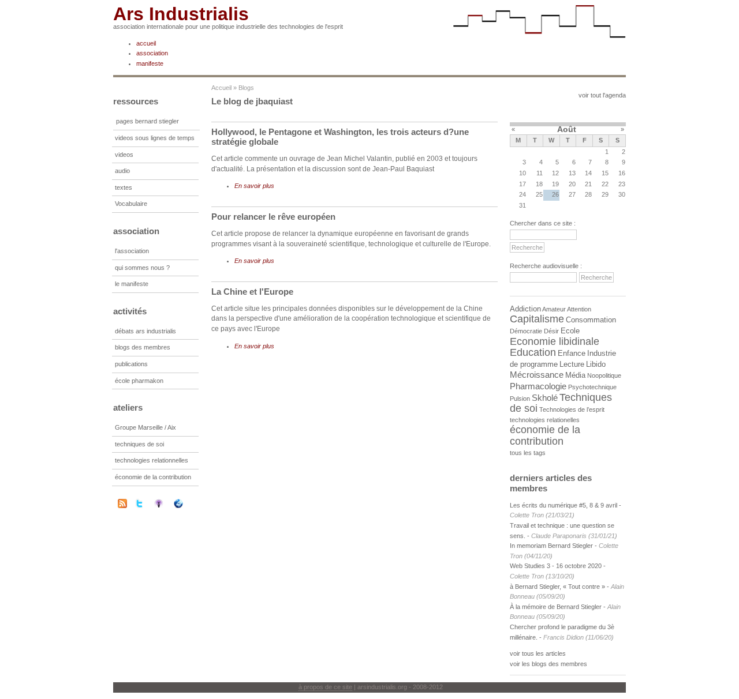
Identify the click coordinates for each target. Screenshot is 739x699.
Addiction (525, 309)
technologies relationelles (545, 419)
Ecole (570, 330)
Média (575, 375)
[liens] (186, 503)
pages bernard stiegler (147, 121)
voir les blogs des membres (548, 663)
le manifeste (131, 283)
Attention (579, 309)
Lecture (571, 364)
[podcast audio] (166, 503)
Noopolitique (604, 375)
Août (566, 129)
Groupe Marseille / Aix (145, 427)
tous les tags (528, 452)
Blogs (246, 87)
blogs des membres (142, 347)
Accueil (221, 87)
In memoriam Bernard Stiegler (551, 545)
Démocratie (526, 331)
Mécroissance (536, 374)
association (152, 53)
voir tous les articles (538, 653)
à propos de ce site (325, 686)
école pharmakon (139, 380)
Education (533, 352)
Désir (551, 331)
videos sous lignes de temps (155, 137)
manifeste (149, 63)
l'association (132, 250)
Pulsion (520, 398)
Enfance (571, 353)
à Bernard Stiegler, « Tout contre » (557, 586)
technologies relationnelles (151, 460)
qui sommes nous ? (142, 267)
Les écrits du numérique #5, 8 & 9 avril (563, 505)
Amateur (554, 309)
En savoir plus (254, 185)
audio (122, 170)
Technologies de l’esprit (571, 409)
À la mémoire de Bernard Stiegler (556, 606)
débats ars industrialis (145, 331)
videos (124, 154)
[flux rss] (122, 505)
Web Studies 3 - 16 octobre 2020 (556, 565)
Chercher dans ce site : (543, 223)
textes (123, 187)
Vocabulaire (131, 203)
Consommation (591, 319)
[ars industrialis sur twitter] (147, 503)
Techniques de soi (561, 403)
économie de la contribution (153, 476)
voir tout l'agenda (602, 95)
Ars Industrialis (181, 13)
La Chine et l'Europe (252, 291)
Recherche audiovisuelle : (546, 265)
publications (131, 363)
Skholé (545, 398)
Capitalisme (537, 319)
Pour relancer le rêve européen (273, 216)
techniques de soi (139, 444)
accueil (146, 43)
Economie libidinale (554, 341)
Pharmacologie (538, 386)
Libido (596, 364)
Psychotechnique (592, 387)
